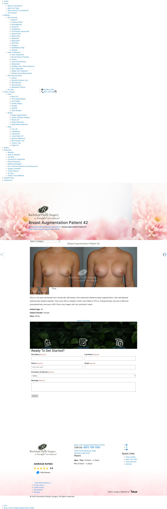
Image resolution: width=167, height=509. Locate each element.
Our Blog (11, 157)
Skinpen (14, 50)
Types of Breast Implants (21, 117)
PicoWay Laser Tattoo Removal (23, 66)
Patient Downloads (15, 164)
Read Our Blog (83, 348)
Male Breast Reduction (20, 124)
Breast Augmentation (19, 115)
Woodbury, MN (48, 89)
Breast (10, 113)
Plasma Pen (16, 36)
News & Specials (14, 155)
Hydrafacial (16, 29)
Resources (7, 150)
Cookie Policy (39, 487)
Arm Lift (14, 129)
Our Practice (12, 13)
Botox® (14, 20)
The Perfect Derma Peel (20, 31)
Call (5, 505)
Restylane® (16, 41)
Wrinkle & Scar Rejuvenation (22, 73)
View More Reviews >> (43, 483)
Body (10, 127)
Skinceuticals (16, 85)
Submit (34, 396)
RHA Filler (15, 43)
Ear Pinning (16, 101)
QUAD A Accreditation (16, 175)
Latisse (14, 78)
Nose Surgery (17, 110)
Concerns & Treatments (16, 159)
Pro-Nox (11, 89)
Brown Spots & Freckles (20, 57)
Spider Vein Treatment (20, 71)
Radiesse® (15, 38)
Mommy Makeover (18, 138)
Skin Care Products (15, 76)
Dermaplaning (17, 24)
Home (6, 1)
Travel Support (13, 171)
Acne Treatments (18, 55)
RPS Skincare (16, 82)
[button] (164, 254)
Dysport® (15, 27)
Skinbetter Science (18, 87)
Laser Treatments (14, 52)
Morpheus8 (16, 64)
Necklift (14, 108)
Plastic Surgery (9, 92)
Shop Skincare (131, 462)
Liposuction (16, 134)
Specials (48, 348)
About (6, 3)
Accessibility (38, 490)
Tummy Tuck (16, 143)
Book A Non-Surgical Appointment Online (44, 229)
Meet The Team (13, 8)
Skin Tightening (17, 69)
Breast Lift (15, 120)
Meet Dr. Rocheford (15, 6)
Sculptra (15, 45)
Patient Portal (9, 178)
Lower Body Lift (17, 136)
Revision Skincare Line (20, 80)
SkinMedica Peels (18, 48)
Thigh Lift (15, 145)
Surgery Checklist (14, 169)
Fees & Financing (14, 162)
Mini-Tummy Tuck (18, 141)
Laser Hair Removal (19, 62)
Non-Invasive (12, 17)
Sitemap (37, 492)
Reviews (11, 152)
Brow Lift (15, 96)
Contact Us (8, 180)
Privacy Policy (39, 485)
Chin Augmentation (19, 99)
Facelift (14, 106)
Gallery (6, 148)
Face (9, 94)
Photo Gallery (131, 457)
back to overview (83, 320)
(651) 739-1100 (49, 92)
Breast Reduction (18, 122)
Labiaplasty (16, 131)
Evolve (14, 59)
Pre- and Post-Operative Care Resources (23, 166)
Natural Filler (16, 34)
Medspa (7, 15)
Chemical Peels (17, 22)
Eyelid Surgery (17, 103)
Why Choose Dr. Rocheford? (18, 10)
